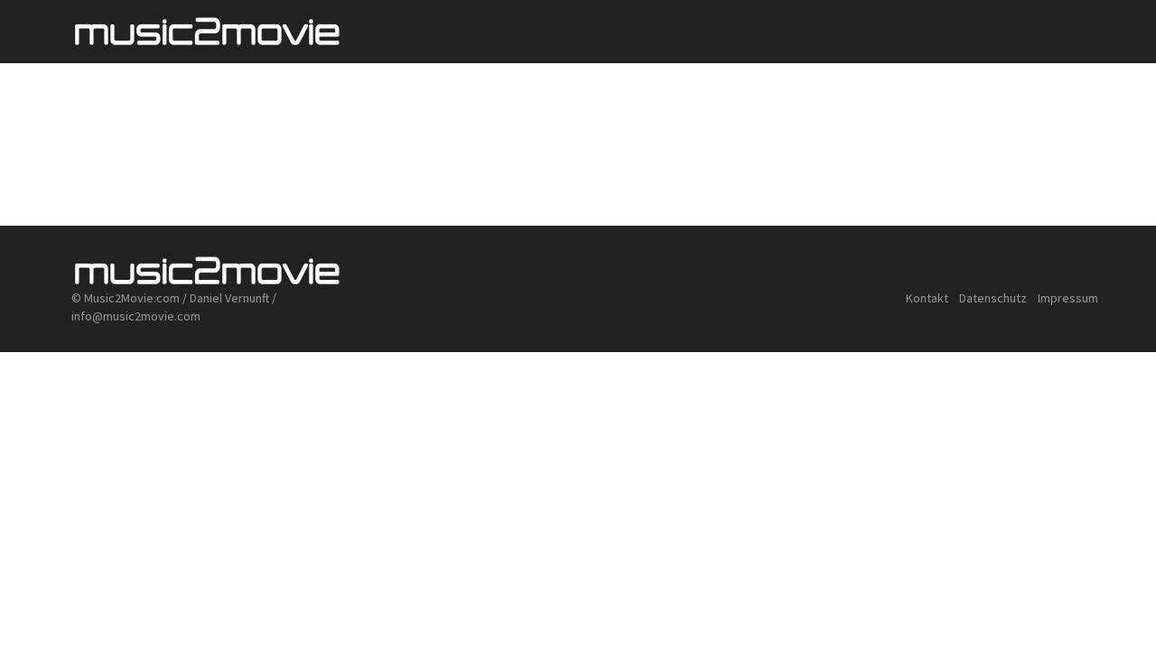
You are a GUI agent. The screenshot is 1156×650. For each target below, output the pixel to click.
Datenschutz (994, 298)
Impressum (1068, 298)
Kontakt (927, 298)
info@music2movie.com (135, 316)
